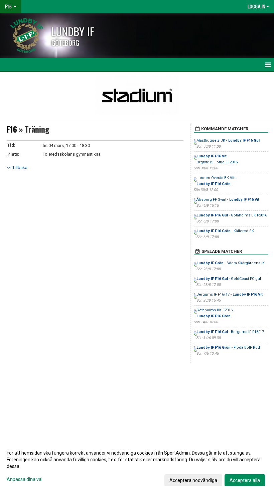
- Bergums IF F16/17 (230, 332)
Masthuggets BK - (228, 140)
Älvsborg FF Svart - (227, 199)
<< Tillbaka (17, 167)
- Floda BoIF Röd (228, 347)
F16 (12, 129)
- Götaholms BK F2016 (231, 215)
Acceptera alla (245, 480)
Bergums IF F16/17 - (229, 294)
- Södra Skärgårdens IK (230, 263)
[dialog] (137, 466)
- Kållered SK (225, 231)
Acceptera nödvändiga (193, 480)
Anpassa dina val (24, 479)
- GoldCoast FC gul (228, 279)
